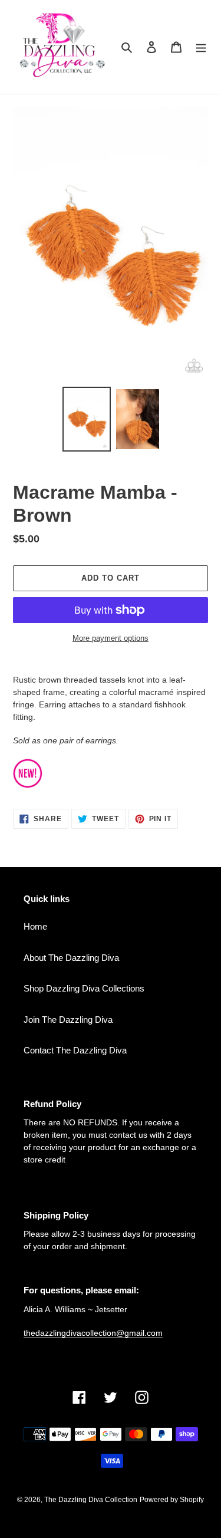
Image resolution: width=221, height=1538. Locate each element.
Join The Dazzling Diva (68, 1020)
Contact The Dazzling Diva (75, 1050)
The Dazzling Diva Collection (90, 1500)
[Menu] (201, 47)
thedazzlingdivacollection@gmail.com (93, 1333)
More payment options (110, 638)
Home (35, 926)
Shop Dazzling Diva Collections (84, 988)
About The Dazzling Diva (71, 958)
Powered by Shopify (172, 1500)
